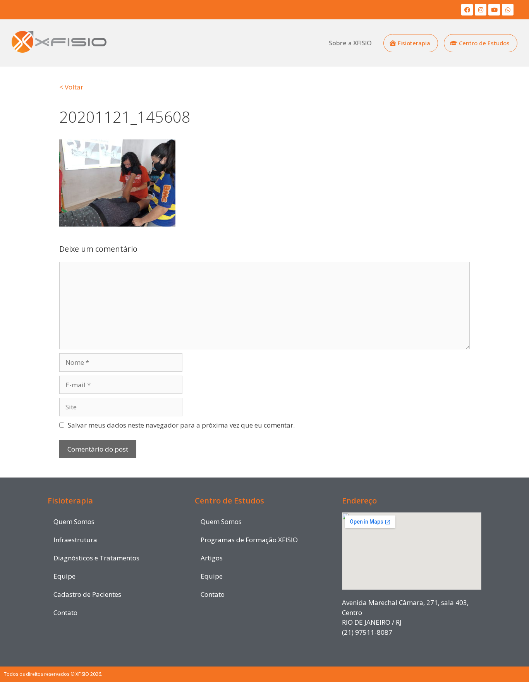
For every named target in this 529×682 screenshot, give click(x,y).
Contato (65, 612)
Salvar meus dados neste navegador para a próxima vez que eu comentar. (181, 425)
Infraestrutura (75, 539)
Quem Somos (73, 521)
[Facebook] (467, 9)
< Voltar (71, 86)
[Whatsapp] (508, 9)
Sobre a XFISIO (350, 43)
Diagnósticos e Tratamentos (96, 557)
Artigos (212, 557)
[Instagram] (480, 9)
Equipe (64, 576)
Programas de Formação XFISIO (249, 539)
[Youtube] (494, 9)
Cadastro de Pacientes (87, 594)
